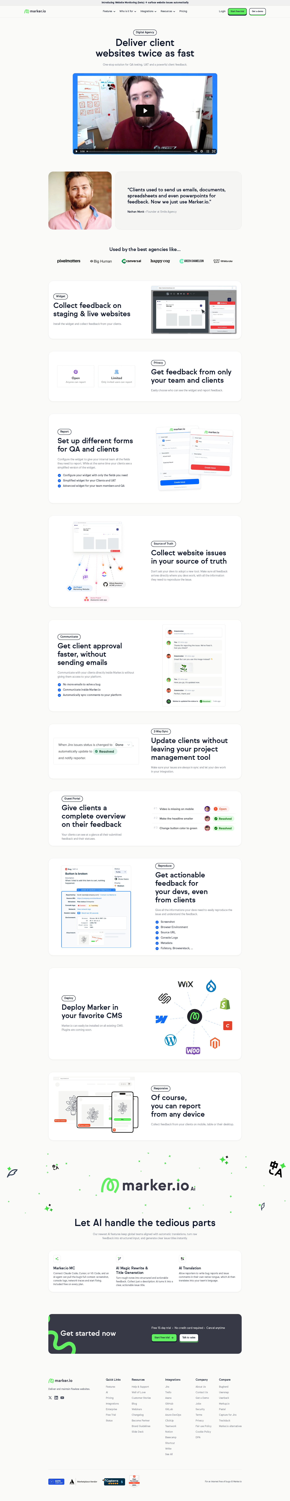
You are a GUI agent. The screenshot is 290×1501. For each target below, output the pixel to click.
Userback (224, 1398)
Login (222, 11)
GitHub (169, 1404)
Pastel (222, 1409)
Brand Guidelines (141, 1426)
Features (110, 1387)
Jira (167, 1387)
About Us (201, 1387)
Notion (169, 1432)
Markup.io (224, 1404)
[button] (109, 11)
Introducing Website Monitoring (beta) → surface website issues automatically (145, 3)
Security (200, 1409)
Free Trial (111, 1415)
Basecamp (170, 1437)
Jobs (198, 1404)
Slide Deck (137, 1432)
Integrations (112, 1404)
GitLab (169, 1409)
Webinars (137, 1409)
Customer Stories (141, 1398)
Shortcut (170, 1443)
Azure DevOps (173, 1415)
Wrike (168, 1449)
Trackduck (224, 1421)
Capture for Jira (227, 1415)
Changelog (138, 1415)
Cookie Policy (203, 1432)
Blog (134, 1404)
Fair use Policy (203, 1426)
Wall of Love (139, 1392)
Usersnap (224, 1392)
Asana (168, 1398)
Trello (168, 1392)
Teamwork (170, 1426)
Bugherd (223, 1387)
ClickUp (169, 1421)
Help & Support (140, 1387)
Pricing (183, 11)
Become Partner (141, 1421)
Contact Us (202, 1392)
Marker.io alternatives (230, 1426)
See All (169, 1454)
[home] (35, 11)
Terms (199, 1415)
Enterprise (111, 1409)
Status (109, 1421)
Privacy (199, 1421)
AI (107, 1392)
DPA (198, 1437)
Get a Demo (202, 1398)
